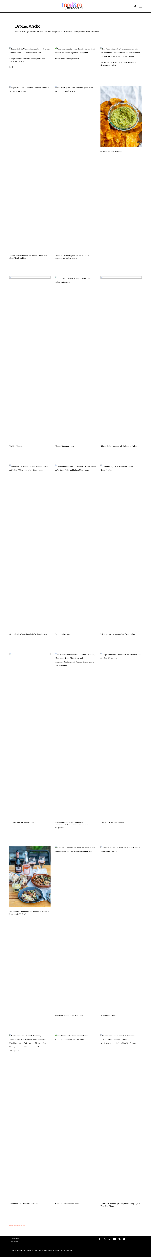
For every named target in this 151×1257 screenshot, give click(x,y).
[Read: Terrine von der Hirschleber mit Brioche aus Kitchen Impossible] (121, 52)
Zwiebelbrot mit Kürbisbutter (112, 822)
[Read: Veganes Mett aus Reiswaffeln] (30, 735)
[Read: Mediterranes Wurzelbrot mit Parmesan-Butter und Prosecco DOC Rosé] (30, 876)
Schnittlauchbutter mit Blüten (67, 1203)
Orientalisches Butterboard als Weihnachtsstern (28, 634)
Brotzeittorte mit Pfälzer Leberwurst (23, 1203)
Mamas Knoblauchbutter (65, 446)
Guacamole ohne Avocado (110, 151)
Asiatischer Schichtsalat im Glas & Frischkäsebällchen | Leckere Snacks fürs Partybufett (71, 825)
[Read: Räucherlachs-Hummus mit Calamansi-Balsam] (121, 358)
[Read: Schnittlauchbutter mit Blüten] (75, 1116)
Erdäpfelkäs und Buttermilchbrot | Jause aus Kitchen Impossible (27, 59)
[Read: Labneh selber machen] (75, 547)
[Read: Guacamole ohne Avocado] (121, 116)
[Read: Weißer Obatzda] (30, 358)
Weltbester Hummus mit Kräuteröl (69, 1015)
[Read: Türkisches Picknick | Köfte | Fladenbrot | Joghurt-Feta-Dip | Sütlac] (121, 1116)
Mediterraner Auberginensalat (67, 58)
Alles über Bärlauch (108, 1015)
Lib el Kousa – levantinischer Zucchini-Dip (117, 634)
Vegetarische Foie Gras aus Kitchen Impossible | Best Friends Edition (28, 256)
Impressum (14, 1241)
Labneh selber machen (64, 634)
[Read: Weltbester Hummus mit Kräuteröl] (75, 928)
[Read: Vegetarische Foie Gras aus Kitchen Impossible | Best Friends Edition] (30, 168)
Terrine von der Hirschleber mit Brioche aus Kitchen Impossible (118, 63)
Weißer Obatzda (15, 446)
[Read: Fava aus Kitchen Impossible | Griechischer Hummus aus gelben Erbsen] (75, 168)
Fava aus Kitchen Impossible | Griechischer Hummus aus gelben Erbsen (72, 256)
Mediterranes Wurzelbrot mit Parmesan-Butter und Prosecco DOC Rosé (29, 912)
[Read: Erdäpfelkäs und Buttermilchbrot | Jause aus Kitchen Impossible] (30, 50)
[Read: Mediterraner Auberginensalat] (75, 50)
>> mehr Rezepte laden (17, 1225)
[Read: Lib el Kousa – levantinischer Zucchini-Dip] (121, 547)
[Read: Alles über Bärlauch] (121, 928)
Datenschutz (15, 1238)
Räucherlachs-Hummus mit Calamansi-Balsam (119, 446)
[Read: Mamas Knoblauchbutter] (75, 358)
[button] (99, 1239)
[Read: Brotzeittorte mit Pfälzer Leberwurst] (30, 1116)
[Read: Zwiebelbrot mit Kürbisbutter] (121, 735)
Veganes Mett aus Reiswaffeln (21, 822)
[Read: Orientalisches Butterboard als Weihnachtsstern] (30, 547)
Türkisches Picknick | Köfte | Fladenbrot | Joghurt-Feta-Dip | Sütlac (120, 1204)
